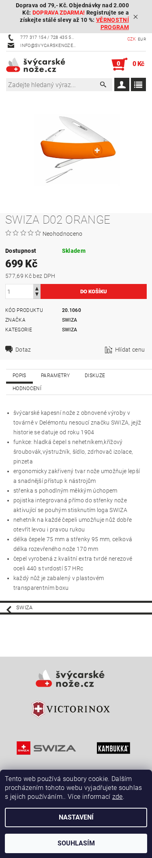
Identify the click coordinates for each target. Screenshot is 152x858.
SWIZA (69, 330)
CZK (131, 39)
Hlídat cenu (130, 349)
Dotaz (23, 349)
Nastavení (76, 817)
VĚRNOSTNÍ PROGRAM (112, 24)
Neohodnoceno (63, 234)
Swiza (69, 320)
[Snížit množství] (37, 295)
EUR (142, 39)
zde (117, 796)
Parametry (55, 375)
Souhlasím (76, 843)
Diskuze (95, 375)
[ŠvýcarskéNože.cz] (41, 64)
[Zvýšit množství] (37, 288)
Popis (19, 375)
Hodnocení (27, 388)
